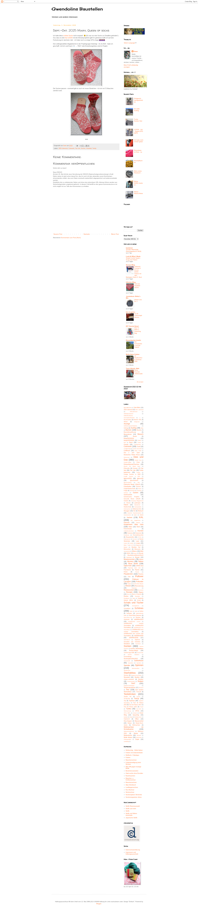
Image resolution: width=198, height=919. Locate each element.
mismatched (127, 551)
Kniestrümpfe (128, 528)
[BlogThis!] (83, 146)
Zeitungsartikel (127, 739)
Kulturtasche (127, 539)
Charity (126, 444)
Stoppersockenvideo (136, 675)
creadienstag (127, 448)
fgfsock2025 (128, 478)
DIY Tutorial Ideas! (132, 326)
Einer (138, 462)
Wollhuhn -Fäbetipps (132, 755)
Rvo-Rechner (130, 790)
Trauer (141, 706)
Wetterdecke (128, 735)
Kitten (130, 527)
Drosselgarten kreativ (133, 340)
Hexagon (127, 511)
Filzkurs (138, 486)
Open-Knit (127, 566)
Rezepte (129, 592)
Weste (136, 733)
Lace (137, 541)
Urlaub (131, 717)
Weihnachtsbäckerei (129, 731)
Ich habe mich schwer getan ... (138, 141)
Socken (83, 148)
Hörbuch (140, 511)
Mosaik (141, 553)
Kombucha (126, 535)
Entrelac (135, 468)
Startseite (87, 234)
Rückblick (137, 596)
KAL (141, 517)
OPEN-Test (139, 566)
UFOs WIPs (127, 713)
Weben (130, 723)
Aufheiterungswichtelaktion (130, 425)
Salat (133, 598)
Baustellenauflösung (130, 432)
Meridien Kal (136, 547)
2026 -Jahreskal (139, 409)
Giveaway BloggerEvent (137, 500)
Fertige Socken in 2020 (132, 474)
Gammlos (139, 490)
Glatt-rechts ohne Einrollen (134, 773)
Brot (125, 442)
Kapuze (138, 522)
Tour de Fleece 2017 (135, 704)
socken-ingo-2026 (129, 652)
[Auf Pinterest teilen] (88, 146)
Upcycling (136, 715)
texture (138, 696)
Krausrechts (130, 537)
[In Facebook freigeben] (86, 146)
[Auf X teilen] (85, 146)
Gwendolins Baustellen (77, 8)
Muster (137, 557)
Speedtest (130, 663)
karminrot (129, 248)
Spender (127, 665)
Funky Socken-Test (138, 120)
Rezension (140, 590)
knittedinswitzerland (129, 531)
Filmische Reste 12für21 (132, 484)
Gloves (128, 503)
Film (139, 482)
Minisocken (127, 549)
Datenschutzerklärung (133, 850)
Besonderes (128, 434)
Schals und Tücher (133, 602)
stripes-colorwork (129, 679)
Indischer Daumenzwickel (134, 513)
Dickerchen (127, 457)
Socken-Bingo (133, 650)
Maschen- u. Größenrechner (131, 779)
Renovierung (139, 586)
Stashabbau (130, 672)
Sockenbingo (127, 656)
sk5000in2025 (138, 635)
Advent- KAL (137, 419)
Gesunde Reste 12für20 (132, 499)
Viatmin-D (127, 719)
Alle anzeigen (140, 382)
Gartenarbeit (128, 494)
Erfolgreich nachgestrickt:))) (138, 100)
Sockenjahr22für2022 (131, 658)
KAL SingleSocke (135, 520)
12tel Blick (136, 407)
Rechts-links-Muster (138, 583)
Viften (137, 719)
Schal (139, 600)
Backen (128, 430)
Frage (125, 490)
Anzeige (127, 424)
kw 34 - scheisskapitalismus (138, 315)
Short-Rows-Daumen (135, 615)
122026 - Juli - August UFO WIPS (138, 131)
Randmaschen (130, 776)
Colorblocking (137, 444)
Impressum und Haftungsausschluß (132, 853)
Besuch (140, 434)
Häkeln (126, 505)
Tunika (128, 709)
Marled (125, 547)
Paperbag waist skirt (134, 567)
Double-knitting (127, 462)
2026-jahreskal (133, 411)
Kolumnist (138, 533)
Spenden (139, 663)
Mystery (130, 561)
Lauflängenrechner (132, 787)
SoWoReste (138, 661)
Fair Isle (77, 148)
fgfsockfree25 (134, 480)
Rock (128, 594)
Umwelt (135, 713)
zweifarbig (126, 741)
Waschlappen (128, 721)
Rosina (126, 596)
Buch (131, 442)
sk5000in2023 (138, 619)
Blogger (98, 903)
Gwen (136, 51)
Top (125, 700)
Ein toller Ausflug (137, 109)
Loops (138, 543)
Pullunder (139, 582)
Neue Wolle (133, 564)
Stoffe (127, 811)
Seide (131, 611)
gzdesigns (137, 503)
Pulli (129, 576)
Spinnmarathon (135, 668)
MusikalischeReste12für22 (135, 555)
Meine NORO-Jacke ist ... (138, 183)
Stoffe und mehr (131, 808)
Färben (138, 472)
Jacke (141, 515)
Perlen (126, 572)
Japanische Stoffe (131, 817)
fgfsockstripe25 (127, 482)
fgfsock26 (140, 478)
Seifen (141, 611)
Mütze (141, 559)
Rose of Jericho (136, 594)
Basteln (139, 430)
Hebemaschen (137, 509)
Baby (142, 428)
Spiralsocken (127, 670)
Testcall (138, 691)
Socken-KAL (140, 652)
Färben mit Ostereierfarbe (134, 752)
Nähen (140, 561)
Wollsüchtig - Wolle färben (134, 750)
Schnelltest (127, 608)
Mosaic (135, 553)
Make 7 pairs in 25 (129, 545)
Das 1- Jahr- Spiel (132, 452)
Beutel (135, 436)
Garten (135, 493)
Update (125, 717)
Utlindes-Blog (131, 282)
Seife (136, 611)
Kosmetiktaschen (138, 535)
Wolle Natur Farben (132, 354)
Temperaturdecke (129, 687)
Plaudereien (128, 574)
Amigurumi (136, 421)
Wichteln (139, 735)
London (131, 543)
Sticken (126, 675)
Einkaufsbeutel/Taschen (131, 464)
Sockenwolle (127, 660)
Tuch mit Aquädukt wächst (137, 285)
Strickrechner (130, 792)
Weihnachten (136, 725)
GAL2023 (132, 490)
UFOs (137, 711)
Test (127, 690)
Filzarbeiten (127, 486)
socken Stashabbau (136, 648)
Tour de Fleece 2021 (130, 707)
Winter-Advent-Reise (138, 192)
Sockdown (138, 643)
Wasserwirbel (139, 721)
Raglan (129, 583)
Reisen (128, 586)
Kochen (140, 531)
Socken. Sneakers (133, 654)
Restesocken (129, 590)
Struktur (140, 679)
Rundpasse (127, 598)
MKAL (129, 553)
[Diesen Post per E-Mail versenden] (81, 146)
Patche (137, 570)
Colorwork (71, 148)
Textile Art (127, 696)
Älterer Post (115, 234)
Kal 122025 (69, 38)
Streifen (137, 677)
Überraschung (127, 711)
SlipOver (137, 639)
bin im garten (130, 312)
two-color (138, 708)
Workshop (138, 737)
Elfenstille (127, 468)
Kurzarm (135, 539)
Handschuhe (127, 507)
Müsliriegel (129, 557)
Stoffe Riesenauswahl (133, 806)
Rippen (141, 592)
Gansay (126, 492)
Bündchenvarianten (132, 771)
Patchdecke (127, 570)
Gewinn (126, 501)
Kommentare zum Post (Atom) (71, 237)
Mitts (141, 551)
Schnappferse (135, 605)
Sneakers (127, 643)
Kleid (138, 527)
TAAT (133, 683)
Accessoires (127, 419)
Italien (135, 515)
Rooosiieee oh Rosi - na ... (138, 152)
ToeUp (94, 148)
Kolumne (130, 533)
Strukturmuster (131, 681)
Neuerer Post (58, 234)
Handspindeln (137, 506)
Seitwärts (129, 613)
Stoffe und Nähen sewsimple (131, 814)
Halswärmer (137, 504)
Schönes (139, 608)
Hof (134, 511)
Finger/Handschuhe (129, 488)
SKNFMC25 (127, 639)
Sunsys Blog (130, 265)
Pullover (139, 576)
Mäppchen (138, 545)
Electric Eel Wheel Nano (132, 466)
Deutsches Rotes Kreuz (132, 454)
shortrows (127, 619)
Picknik (137, 572)
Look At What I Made (133, 256)
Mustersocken (129, 559)
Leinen (125, 543)
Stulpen (140, 681)
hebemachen (127, 509)
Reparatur (134, 588)
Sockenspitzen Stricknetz (134, 794)
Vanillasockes (138, 717)
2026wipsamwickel (128, 413)
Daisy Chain (138, 450)
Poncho (140, 574)
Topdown (132, 700)
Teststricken (130, 694)
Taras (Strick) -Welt (132, 368)
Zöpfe (137, 739)
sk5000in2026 (133, 637)
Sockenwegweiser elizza (133, 797)
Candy (139, 442)
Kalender (127, 522)
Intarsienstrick (127, 515)
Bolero (139, 440)
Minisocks (137, 549)
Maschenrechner (131, 760)
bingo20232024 (129, 438)
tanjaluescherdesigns (129, 685)
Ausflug (133, 428)
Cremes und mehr (137, 448)
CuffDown (127, 450)
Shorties (138, 617)
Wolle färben (128, 737)
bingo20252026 (129, 440)
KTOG (139, 537)
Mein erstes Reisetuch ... (138, 172)
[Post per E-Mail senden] (76, 145)
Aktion (126, 421)
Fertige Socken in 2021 (132, 476)
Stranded (89, 148)
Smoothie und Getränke (132, 641)
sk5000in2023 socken (134, 621)
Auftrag (126, 428)
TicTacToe (127, 698)
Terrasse (141, 687)
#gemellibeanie (127, 407)
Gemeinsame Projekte (131, 496)
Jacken (129, 517)
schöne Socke (68, 35)
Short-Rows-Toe (128, 617)
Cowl (138, 446)
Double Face (138, 460)
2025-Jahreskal (63, 148)
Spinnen (139, 665)
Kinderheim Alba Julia (133, 524)
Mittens (134, 551)
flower (139, 488)
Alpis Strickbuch (131, 785)
